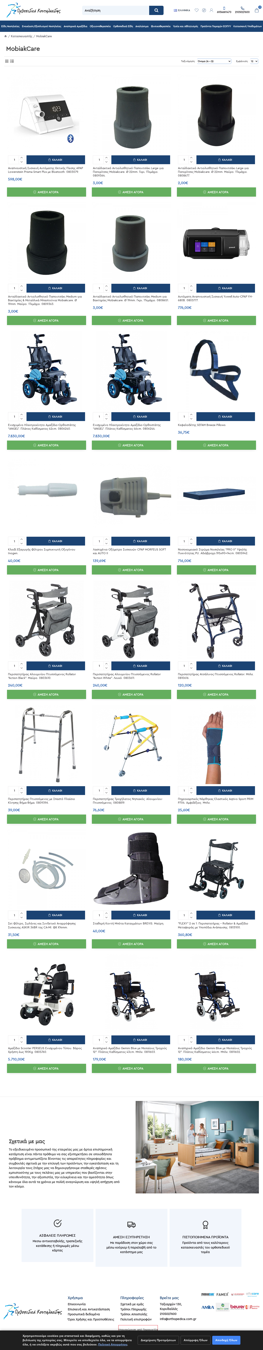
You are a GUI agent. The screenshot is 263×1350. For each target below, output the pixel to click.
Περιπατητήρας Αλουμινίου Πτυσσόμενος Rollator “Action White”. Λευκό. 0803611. (127, 676)
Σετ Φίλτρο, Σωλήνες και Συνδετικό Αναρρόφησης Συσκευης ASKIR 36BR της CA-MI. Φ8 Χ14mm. (42, 925)
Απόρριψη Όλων (196, 1340)
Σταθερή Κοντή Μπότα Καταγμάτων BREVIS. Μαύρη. (128, 923)
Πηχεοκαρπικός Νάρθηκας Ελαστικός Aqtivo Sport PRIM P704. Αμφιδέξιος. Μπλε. (215, 800)
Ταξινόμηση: (188, 61)
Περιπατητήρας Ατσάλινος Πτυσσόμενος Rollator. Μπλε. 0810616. (216, 676)
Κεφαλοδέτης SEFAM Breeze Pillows (201, 425)
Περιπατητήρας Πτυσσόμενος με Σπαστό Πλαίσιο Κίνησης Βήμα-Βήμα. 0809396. (41, 800)
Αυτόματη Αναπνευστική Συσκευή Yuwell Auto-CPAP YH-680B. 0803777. (215, 298)
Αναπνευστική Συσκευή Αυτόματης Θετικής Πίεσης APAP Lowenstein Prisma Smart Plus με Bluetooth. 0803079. (45, 170)
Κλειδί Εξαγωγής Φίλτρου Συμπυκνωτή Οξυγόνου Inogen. (41, 551)
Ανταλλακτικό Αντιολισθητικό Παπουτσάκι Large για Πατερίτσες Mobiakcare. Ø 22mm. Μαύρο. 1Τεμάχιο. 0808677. (213, 171)
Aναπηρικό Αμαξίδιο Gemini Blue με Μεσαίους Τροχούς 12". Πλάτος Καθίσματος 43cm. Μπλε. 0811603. (130, 1050)
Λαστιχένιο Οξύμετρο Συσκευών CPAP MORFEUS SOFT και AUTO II (129, 551)
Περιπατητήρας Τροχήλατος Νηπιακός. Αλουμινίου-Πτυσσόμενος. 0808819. (128, 800)
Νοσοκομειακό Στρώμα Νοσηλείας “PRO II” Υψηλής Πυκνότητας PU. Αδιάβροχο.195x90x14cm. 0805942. (213, 551)
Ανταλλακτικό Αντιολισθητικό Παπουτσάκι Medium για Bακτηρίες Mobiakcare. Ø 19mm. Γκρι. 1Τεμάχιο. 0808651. (131, 298)
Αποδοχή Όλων (226, 1340)
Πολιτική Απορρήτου (112, 1344)
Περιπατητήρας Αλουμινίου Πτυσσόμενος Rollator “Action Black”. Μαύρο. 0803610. (42, 676)
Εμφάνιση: (242, 61)
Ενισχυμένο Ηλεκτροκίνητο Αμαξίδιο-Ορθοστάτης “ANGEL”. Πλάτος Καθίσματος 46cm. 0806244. (127, 426)
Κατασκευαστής (21, 36)
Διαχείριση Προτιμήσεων (158, 1340)
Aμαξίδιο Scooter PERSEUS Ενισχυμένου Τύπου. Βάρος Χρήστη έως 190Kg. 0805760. (45, 1050)
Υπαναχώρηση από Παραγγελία (138, 1329)
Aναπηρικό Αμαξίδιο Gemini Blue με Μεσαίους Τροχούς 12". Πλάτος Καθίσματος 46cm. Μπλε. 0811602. (215, 1050)
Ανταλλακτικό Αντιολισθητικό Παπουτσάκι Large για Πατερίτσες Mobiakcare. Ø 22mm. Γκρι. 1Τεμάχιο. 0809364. (128, 171)
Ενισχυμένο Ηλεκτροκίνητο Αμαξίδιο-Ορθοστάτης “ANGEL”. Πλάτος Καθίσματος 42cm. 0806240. (42, 426)
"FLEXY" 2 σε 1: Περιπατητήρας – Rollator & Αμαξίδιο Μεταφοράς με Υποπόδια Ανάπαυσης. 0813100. (213, 925)
